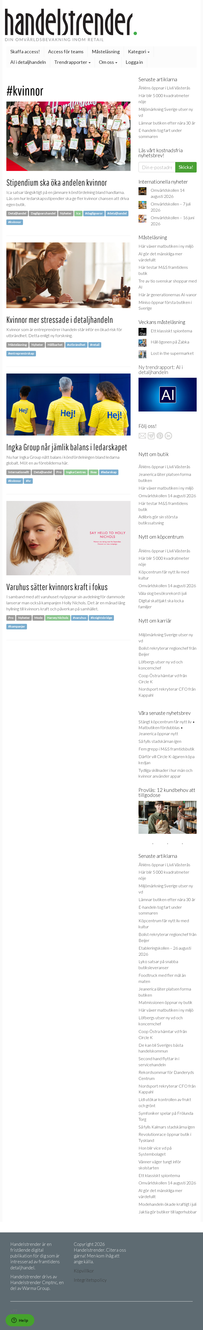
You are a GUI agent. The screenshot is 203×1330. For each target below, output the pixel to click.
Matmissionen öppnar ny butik (165, 1002)
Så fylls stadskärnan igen (160, 741)
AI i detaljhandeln (28, 62)
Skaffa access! (25, 51)
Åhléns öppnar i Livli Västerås (164, 87)
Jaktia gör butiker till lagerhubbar (168, 1211)
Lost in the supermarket (172, 353)
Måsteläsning (106, 51)
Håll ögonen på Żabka (170, 341)
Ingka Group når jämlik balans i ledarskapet (66, 447)
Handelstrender (101, 25)
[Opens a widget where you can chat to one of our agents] (19, 1320)
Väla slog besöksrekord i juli (163, 593)
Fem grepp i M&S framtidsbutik (167, 748)
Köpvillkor (84, 1271)
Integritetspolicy (90, 1280)
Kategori (137, 51)
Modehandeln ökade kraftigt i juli (167, 1204)
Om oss (107, 62)
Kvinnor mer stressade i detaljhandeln (59, 319)
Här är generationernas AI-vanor (168, 294)
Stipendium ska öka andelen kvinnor (56, 182)
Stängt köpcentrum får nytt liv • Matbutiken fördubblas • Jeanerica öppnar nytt (167, 727)
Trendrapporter (71, 62)
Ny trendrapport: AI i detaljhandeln (161, 369)
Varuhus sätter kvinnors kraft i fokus (57, 587)
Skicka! (186, 167)
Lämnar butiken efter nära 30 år (167, 122)
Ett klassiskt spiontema (171, 330)
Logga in (134, 62)
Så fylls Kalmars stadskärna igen (167, 1126)
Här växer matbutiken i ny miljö (166, 245)
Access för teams (66, 51)
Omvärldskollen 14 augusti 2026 (167, 495)
